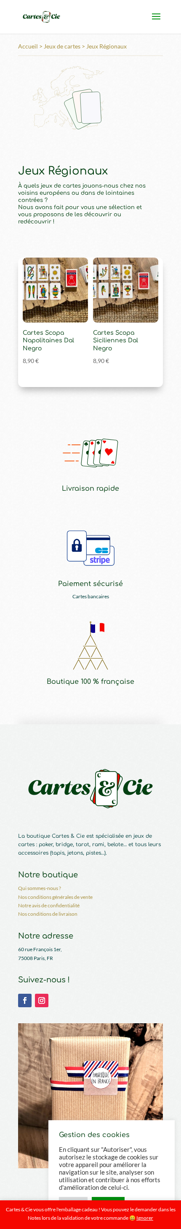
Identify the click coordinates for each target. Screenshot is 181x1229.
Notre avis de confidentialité (49, 905)
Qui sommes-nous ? (39, 888)
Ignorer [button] (144, 1218)
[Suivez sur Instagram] (41, 1000)
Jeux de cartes (62, 46)
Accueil (28, 46)
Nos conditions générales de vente (55, 897)
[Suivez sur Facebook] (25, 1000)
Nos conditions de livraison (47, 914)
